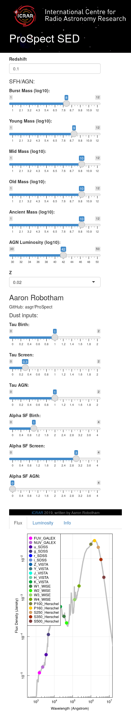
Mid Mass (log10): (27, 151)
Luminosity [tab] (43, 523)
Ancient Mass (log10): (32, 212)
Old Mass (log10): (27, 181)
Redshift (18, 59)
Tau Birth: (19, 324)
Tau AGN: (19, 385)
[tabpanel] (65, 620)
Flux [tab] (18, 523)
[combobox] (22, 282)
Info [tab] (67, 523)
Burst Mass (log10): (29, 90)
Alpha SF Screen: (27, 446)
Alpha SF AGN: (24, 476)
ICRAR (37, 512)
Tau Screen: (21, 355)
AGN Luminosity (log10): (35, 242)
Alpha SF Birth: (25, 415)
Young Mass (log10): (30, 121)
